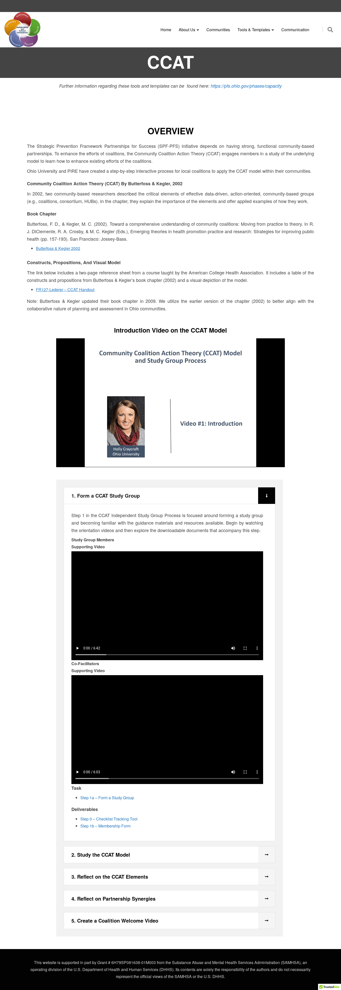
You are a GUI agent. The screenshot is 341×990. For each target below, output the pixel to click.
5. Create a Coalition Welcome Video (114, 920)
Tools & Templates (253, 29)
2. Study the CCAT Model (100, 854)
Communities (218, 29)
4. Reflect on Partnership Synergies (113, 898)
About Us (187, 29)
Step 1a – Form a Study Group (107, 797)
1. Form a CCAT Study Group (105, 495)
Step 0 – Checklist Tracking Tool (109, 819)
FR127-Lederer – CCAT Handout (65, 289)
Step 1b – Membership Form (105, 826)
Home (166, 29)
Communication (295, 29)
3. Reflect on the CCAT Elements (109, 876)
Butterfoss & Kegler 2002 (58, 248)
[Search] (330, 29)
